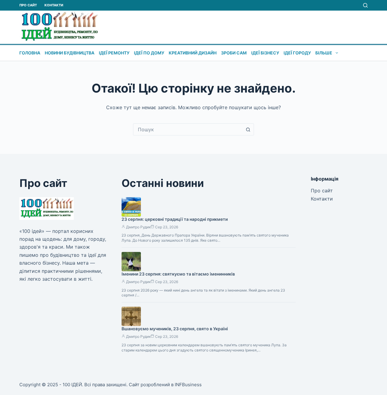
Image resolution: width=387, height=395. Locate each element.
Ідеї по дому (149, 52)
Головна (29, 52)
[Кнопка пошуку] (248, 129)
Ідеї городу (297, 52)
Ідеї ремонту (114, 52)
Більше (323, 52)
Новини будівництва (69, 52)
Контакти (53, 5)
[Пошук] (365, 5)
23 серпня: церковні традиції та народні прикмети (175, 219)
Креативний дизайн (192, 52)
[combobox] (187, 129)
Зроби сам (234, 52)
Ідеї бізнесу (265, 52)
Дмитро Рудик (138, 227)
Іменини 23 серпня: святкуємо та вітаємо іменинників (178, 273)
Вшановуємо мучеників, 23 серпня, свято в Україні (175, 328)
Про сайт (28, 5)
